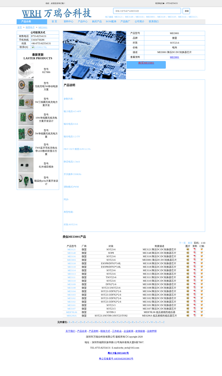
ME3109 (72, 284)
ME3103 (72, 295)
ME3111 (72, 277)
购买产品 (97, 21)
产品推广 (125, 21)
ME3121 (118, 17)
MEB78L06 (71, 312)
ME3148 (129, 17)
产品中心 (83, 21)
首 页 (54, 21)
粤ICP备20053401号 (118, 353)
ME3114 (182, 17)
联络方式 (105, 331)
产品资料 (93, 331)
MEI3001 (150, 17)
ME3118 (161, 17)
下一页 (182, 243)
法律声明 (152, 331)
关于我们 (70, 331)
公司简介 (139, 21)
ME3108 (72, 288)
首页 (19, 27)
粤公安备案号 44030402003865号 (116, 358)
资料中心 (68, 21)
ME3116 (140, 17)
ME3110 (72, 281)
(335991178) (40, 47)
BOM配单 (111, 21)
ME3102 (72, 298)
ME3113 (193, 17)
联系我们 (154, 21)
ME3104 (72, 291)
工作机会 (117, 331)
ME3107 (72, 309)
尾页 (190, 243)
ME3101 (72, 305)
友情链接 (140, 331)
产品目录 (82, 331)
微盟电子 (30, 27)
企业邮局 (128, 331)
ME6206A (72, 315)
